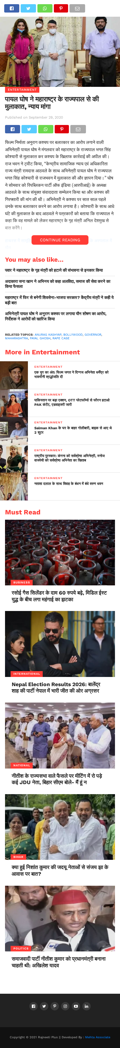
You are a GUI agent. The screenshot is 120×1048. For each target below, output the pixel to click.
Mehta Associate (97, 1037)
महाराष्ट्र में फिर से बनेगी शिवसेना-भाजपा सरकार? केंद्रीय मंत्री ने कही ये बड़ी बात (59, 300)
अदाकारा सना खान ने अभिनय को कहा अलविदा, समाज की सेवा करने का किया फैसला (57, 284)
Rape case (60, 338)
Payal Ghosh (40, 338)
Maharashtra (16, 338)
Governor (93, 335)
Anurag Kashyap (48, 335)
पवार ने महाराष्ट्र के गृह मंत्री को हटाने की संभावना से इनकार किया (54, 270)
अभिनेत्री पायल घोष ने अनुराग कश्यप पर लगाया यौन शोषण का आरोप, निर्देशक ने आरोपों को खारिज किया (55, 316)
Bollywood (73, 335)
